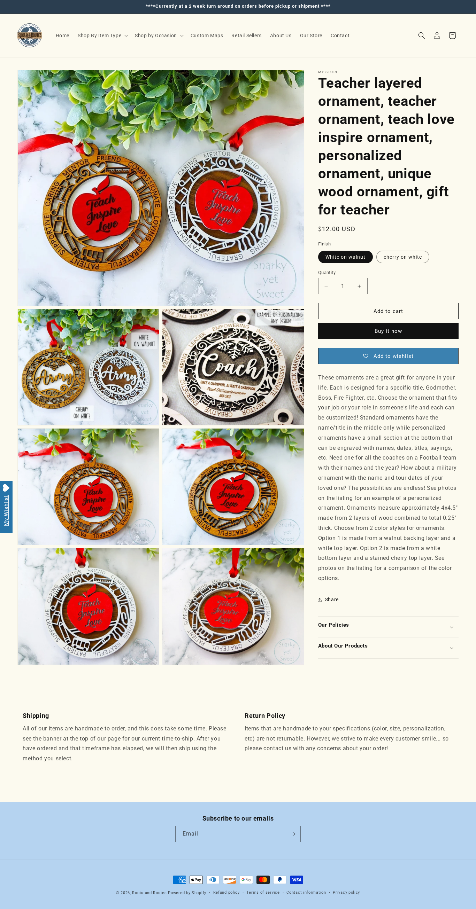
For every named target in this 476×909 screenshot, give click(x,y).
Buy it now (388, 331)
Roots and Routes (149, 893)
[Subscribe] (292, 834)
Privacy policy (346, 892)
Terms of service (262, 892)
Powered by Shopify (187, 893)
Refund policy (226, 892)
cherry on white (403, 257)
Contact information (306, 892)
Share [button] (332, 599)
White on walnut (345, 257)
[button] (102, 35)
